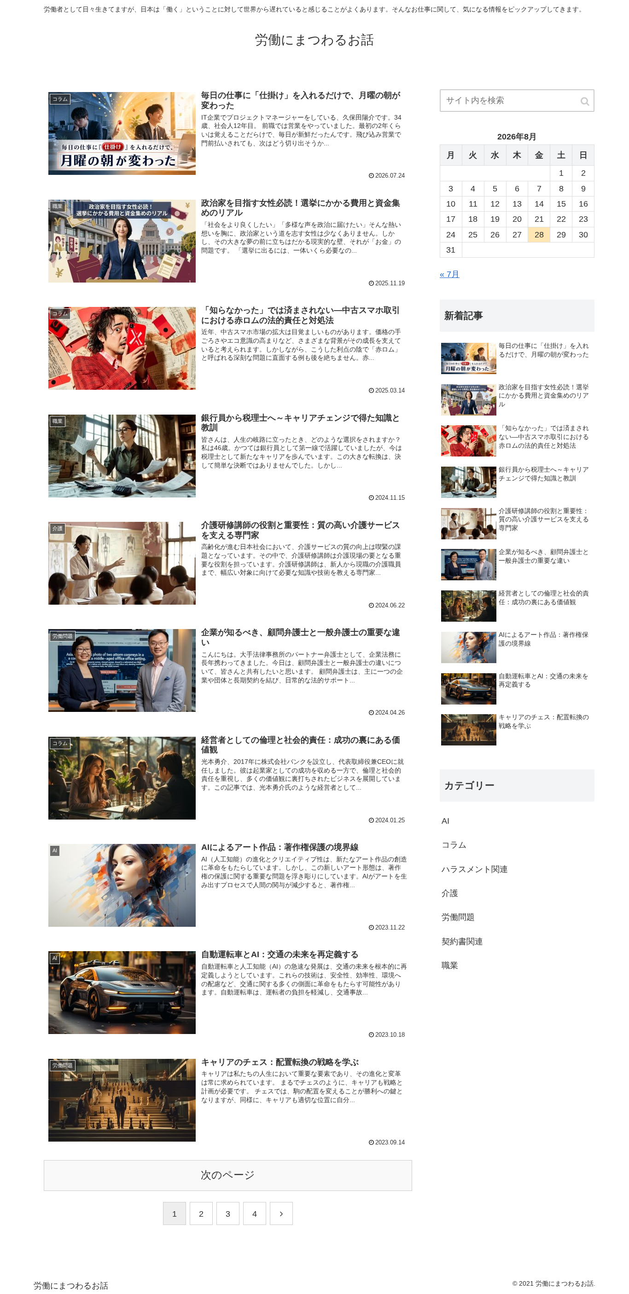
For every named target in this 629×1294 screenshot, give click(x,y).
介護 (450, 893)
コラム (454, 844)
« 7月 (450, 274)
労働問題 (458, 917)
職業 (450, 965)
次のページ (228, 1175)
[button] (585, 101)
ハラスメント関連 (475, 869)
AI (445, 821)
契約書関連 (462, 941)
